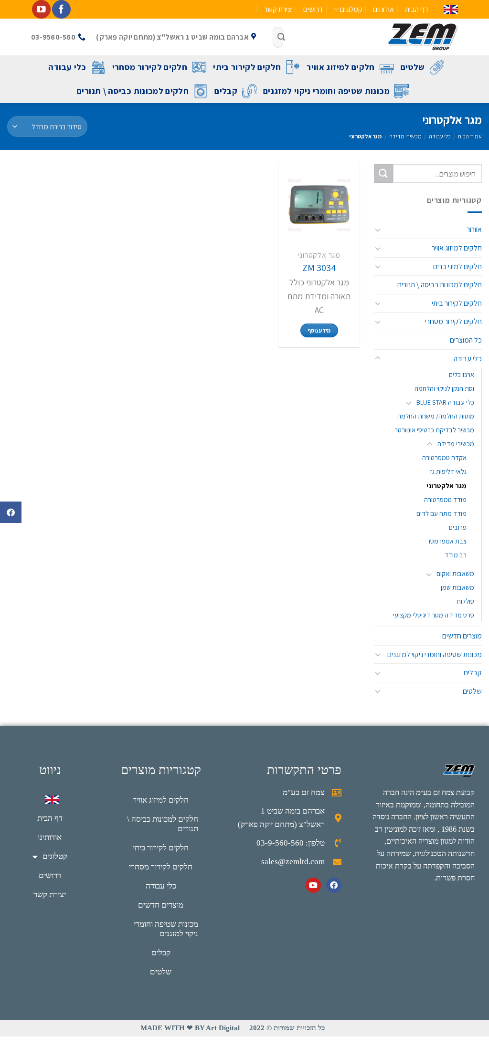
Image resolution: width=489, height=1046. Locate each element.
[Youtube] (313, 885)
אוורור (474, 229)
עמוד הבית (470, 136)
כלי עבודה (67, 67)
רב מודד (456, 554)
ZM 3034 (319, 268)
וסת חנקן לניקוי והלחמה (444, 388)
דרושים (313, 9)
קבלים (225, 90)
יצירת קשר (278, 9)
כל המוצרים (466, 340)
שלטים (413, 67)
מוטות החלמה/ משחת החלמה (435, 415)
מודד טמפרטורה (445, 498)
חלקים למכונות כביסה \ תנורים (133, 90)
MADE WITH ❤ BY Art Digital (190, 1028)
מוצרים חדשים (462, 636)
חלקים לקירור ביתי (247, 67)
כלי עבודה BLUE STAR (445, 402)
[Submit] (281, 37)
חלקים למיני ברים (457, 266)
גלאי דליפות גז (448, 471)
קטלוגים (351, 9)
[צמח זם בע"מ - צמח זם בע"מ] (378, 37)
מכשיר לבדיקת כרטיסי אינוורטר (434, 429)
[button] (10, 512)
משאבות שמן (457, 587)
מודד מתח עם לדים (441, 512)
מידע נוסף (319, 330)
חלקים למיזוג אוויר (340, 67)
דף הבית (416, 9)
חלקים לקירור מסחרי (149, 67)
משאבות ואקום (455, 573)
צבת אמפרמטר (447, 540)
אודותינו (383, 9)
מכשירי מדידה (405, 136)
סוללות (465, 601)
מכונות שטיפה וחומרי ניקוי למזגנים (326, 90)
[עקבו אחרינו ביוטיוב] (41, 9)
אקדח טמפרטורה (444, 457)
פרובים (458, 526)
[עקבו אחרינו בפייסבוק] (61, 9)
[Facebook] (333, 885)
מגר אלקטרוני (446, 485)
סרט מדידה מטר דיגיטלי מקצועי (433, 614)
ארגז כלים (461, 374)
